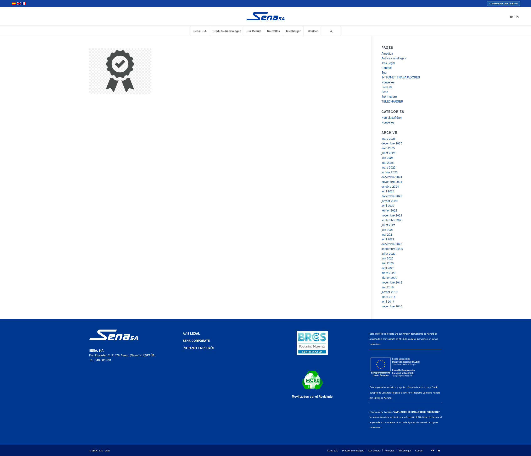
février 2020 (389, 277)
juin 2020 (387, 258)
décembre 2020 (391, 244)
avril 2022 (387, 205)
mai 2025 (387, 162)
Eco (383, 72)
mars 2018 (388, 297)
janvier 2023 (389, 201)
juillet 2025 (388, 153)
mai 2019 (387, 287)
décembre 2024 (391, 177)
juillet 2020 (388, 253)
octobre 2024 (390, 186)
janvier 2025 (389, 172)
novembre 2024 (391, 182)
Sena (384, 92)
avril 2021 (387, 239)
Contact (386, 68)
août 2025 (388, 148)
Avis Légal (388, 63)
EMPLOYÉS (206, 348)
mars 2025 (388, 167)
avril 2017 (387, 301)
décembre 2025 (391, 143)
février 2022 (389, 210)
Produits (386, 87)
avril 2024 (387, 191)
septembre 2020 (392, 249)
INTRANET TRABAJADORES (400, 77)
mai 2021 (387, 234)
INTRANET (190, 348)
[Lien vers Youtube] (511, 16)
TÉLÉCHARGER (392, 101)
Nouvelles (387, 82)
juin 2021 (387, 229)
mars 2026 (388, 138)
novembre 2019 (391, 282)
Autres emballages (393, 58)
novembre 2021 (391, 215)
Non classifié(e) (391, 117)
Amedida (387, 53)
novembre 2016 (391, 306)
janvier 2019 (389, 292)
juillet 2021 (388, 225)
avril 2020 (387, 268)
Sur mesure (389, 96)
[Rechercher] (331, 31)
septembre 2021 (392, 220)
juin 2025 (387, 157)
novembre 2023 (391, 196)
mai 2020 (387, 263)
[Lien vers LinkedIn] (517, 16)
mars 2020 (388, 273)
